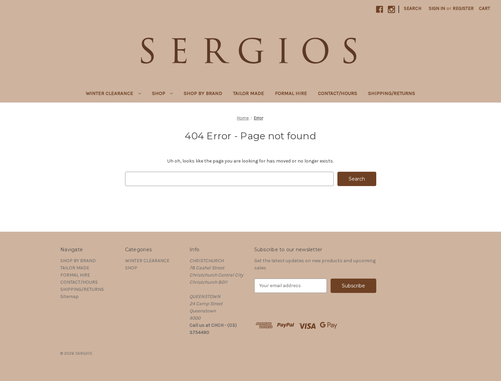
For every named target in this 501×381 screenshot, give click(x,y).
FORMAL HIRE (291, 93)
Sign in (437, 8)
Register (463, 8)
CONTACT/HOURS (337, 93)
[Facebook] (379, 9)
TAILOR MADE (248, 93)
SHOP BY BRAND (203, 93)
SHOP (159, 93)
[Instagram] (391, 9)
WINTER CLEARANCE (110, 93)
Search (412, 8)
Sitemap (69, 296)
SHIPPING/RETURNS (391, 93)
